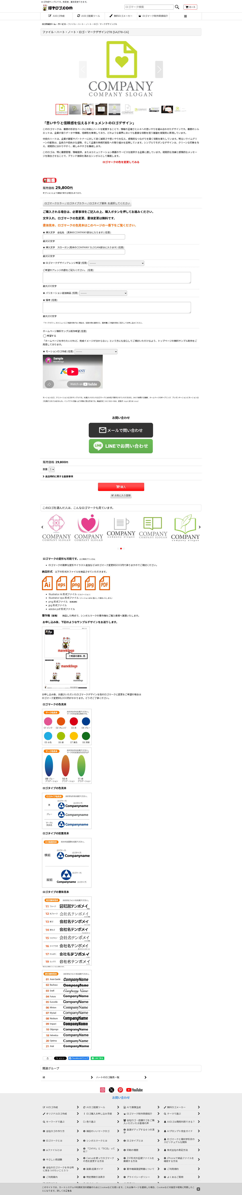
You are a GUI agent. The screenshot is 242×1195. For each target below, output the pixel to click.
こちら (68, 1190)
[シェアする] (47, 1058)
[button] (185, 16)
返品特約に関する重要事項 (59, 476)
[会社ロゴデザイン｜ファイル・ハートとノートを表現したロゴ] (121, 69)
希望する (51, 335)
